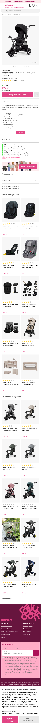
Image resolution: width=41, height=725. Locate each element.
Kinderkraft (6, 70)
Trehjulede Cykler (15, 14)
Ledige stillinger (5, 634)
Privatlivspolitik (27, 629)
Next (37, 40)
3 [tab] (17, 67)
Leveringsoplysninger (29, 623)
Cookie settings (27, 631)
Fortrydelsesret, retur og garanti (9, 631)
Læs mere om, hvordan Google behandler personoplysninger (20, 713)
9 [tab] (29, 67)
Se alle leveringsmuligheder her (10, 188)
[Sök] (3, 11)
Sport (3, 14)
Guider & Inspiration (6, 626)
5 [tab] (21, 67)
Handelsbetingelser (6, 629)
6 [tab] (23, 67)
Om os (3, 637)
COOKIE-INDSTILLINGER (29, 719)
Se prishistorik (6, 90)
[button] (2, 5)
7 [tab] (25, 67)
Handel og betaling (28, 626)
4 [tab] (19, 67)
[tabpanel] (20, 40)
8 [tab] (27, 67)
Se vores (13, 157)
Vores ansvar (26, 634)
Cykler (8, 14)
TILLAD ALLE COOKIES (9, 719)
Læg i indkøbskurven (17, 94)
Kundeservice (4, 623)
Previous (3, 40)
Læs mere (20, 132)
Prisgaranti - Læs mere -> (11, 151)
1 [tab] (13, 67)
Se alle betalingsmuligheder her (10, 186)
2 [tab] (15, 67)
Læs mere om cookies (9, 711)
